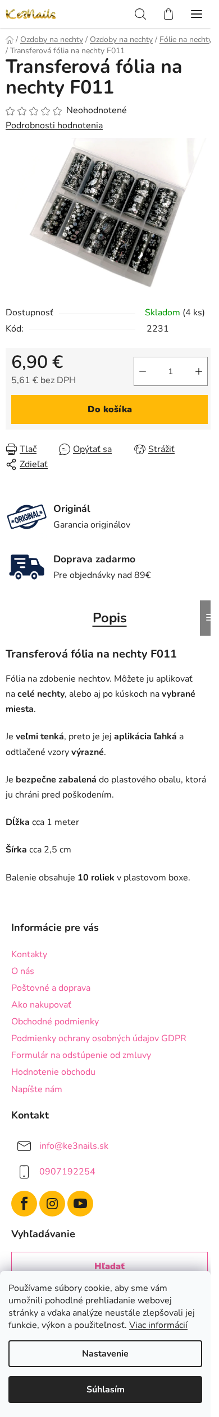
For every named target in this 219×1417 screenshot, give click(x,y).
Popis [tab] (110, 618)
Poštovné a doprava (50, 988)
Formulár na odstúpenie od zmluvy (81, 1055)
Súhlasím (105, 1389)
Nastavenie (105, 1354)
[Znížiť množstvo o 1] (142, 371)
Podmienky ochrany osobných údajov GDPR (98, 1038)
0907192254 (67, 1171)
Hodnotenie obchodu (53, 1072)
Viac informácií (158, 1325)
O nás (22, 971)
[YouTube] (80, 1203)
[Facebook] (24, 1203)
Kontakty (29, 954)
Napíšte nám (36, 1089)
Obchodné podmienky (55, 1021)
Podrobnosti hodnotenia (54, 125)
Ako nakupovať (41, 1005)
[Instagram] (52, 1203)
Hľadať (109, 1266)
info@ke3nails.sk (73, 1145)
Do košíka (110, 409)
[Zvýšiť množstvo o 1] (198, 371)
